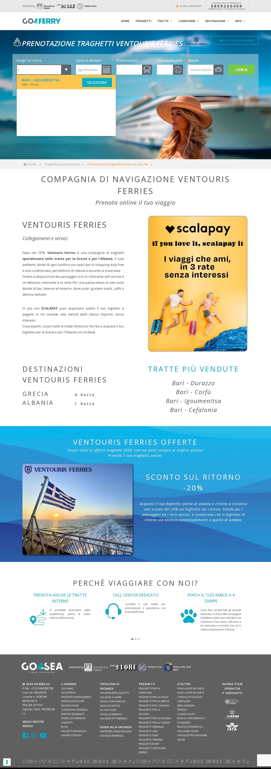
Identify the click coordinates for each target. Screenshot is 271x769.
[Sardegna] (198, 284)
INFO (238, 21)
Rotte (88, 394)
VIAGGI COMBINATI (111, 714)
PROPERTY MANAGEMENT (76, 697)
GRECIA (35, 394)
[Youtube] (43, 737)
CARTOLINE (183, 701)
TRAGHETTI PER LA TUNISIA (154, 722)
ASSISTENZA (68, 692)
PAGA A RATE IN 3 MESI (190, 688)
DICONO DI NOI (70, 705)
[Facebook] (26, 737)
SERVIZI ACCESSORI (72, 701)
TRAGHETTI (143, 21)
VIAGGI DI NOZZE (110, 705)
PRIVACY (182, 709)
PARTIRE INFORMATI (72, 714)
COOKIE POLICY (186, 714)
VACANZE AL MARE (111, 697)
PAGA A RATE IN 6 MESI (190, 692)
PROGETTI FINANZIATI (73, 731)
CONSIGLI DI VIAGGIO (189, 697)
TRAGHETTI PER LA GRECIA (153, 701)
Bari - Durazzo (193, 383)
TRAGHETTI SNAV (148, 735)
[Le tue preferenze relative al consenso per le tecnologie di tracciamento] (7, 762)
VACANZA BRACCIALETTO (114, 693)
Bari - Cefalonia (193, 410)
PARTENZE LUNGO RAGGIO (116, 731)
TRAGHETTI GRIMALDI (151, 726)
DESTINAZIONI (215, 21)
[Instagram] (35, 737)
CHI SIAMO (67, 688)
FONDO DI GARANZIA (73, 718)
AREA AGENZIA (185, 705)
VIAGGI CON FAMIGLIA (113, 701)
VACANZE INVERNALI (112, 735)
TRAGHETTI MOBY (148, 744)
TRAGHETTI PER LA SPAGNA (154, 718)
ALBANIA (38, 402)
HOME (125, 21)
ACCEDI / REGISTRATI (191, 6)
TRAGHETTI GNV (148, 731)
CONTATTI (67, 722)
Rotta (88, 403)
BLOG (64, 726)
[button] (132, 639)
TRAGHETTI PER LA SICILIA (153, 697)
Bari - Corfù (193, 392)
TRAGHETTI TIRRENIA (150, 739)
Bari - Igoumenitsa (193, 401)
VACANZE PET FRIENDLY (113, 718)
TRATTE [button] (163, 21)
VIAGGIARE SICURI (187, 731)
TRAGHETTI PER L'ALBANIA (153, 705)
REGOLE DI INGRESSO (190, 726)
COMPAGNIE (187, 21)
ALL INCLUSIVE (108, 710)
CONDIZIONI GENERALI (74, 709)
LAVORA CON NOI (71, 735)
